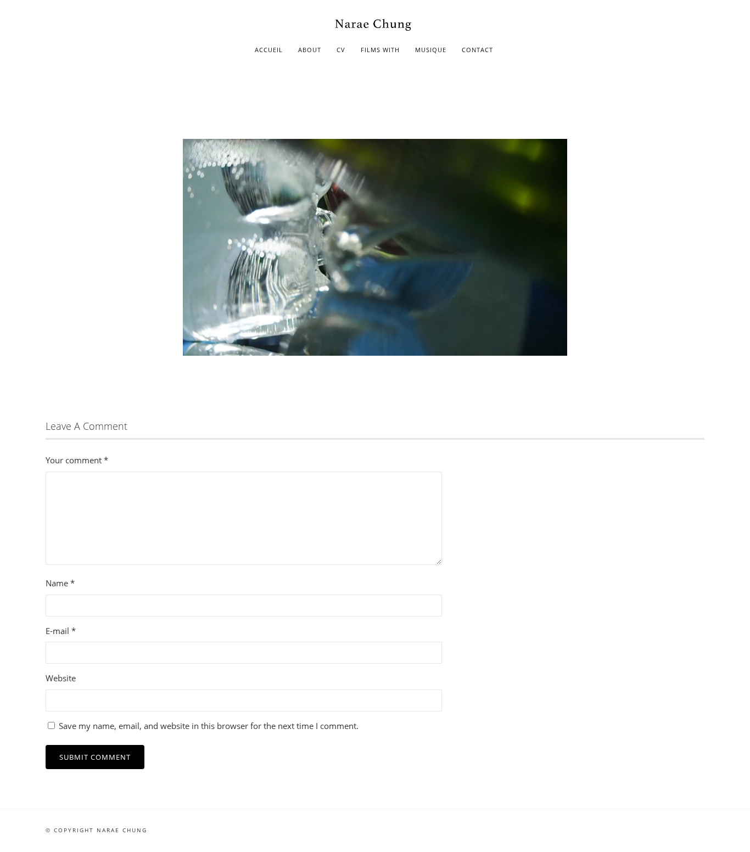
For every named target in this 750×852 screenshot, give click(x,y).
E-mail (61, 630)
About (309, 50)
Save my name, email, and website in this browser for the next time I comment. (209, 725)
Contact (477, 50)
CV (341, 50)
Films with (380, 50)
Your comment (77, 460)
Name (60, 583)
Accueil (269, 50)
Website (61, 677)
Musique (430, 50)
